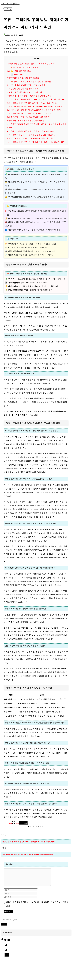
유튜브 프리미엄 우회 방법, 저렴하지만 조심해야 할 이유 (28, 96)
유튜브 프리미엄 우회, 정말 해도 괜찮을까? (22, 78)
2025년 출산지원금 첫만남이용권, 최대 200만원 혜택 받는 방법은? (28, 854)
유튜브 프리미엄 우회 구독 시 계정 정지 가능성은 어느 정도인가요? (35, 142)
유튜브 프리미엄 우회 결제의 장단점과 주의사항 (24, 121)
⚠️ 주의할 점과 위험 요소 (19, 71)
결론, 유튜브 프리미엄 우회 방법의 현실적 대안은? (28, 117)
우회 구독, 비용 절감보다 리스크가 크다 (24, 92)
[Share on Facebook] (6, 947)
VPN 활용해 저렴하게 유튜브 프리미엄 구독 (26, 85)
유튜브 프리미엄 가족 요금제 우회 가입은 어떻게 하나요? (31, 131)
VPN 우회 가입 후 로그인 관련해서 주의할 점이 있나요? (30, 138)
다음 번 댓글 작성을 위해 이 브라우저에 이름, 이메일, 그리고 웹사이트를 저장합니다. (37, 904)
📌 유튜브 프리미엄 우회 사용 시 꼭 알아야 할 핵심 (29, 82)
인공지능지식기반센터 (10, 4)
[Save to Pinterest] (6, 955)
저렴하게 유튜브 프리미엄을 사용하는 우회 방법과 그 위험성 (29, 64)
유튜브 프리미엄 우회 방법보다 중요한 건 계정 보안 (29, 113)
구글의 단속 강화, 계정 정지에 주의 (22, 89)
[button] (2, 9)
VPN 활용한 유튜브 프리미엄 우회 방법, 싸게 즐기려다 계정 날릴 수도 (36, 99)
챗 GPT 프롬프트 (36, 826)
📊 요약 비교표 (15, 74)
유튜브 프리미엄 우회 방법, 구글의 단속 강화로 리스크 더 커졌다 (34, 106)
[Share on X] (6, 951)
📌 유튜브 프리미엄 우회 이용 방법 (22, 67)
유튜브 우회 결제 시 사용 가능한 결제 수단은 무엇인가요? (31, 135)
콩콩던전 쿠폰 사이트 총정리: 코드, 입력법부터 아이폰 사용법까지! (28, 842)
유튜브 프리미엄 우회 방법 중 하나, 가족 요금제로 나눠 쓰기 (32, 103)
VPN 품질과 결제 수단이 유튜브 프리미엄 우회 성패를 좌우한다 (34, 110)
